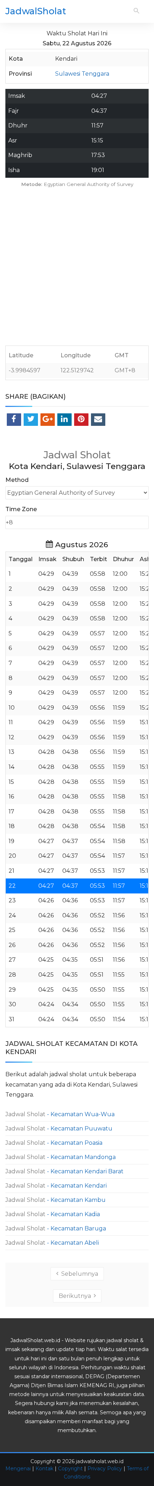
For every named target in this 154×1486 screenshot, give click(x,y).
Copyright (70, 1468)
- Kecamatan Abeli (52, 1242)
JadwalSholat (35, 11)
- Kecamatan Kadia (52, 1214)
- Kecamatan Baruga (55, 1228)
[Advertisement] (77, 269)
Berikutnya (76, 1296)
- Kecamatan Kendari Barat (64, 1171)
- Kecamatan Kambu (55, 1200)
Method (17, 480)
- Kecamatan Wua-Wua (60, 1114)
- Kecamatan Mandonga (60, 1157)
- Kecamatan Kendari (56, 1185)
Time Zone (21, 509)
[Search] (136, 11)
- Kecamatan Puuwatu (58, 1128)
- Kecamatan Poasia (53, 1142)
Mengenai (18, 1468)
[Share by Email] (98, 419)
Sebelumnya (78, 1273)
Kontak (44, 1468)
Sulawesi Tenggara (82, 73)
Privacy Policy (104, 1468)
